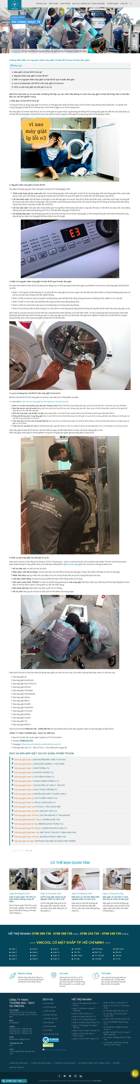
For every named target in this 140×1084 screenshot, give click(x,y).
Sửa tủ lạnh (48, 1030)
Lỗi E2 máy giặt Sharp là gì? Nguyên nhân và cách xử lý (53, 898)
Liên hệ (123, 3)
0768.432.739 (26, 1033)
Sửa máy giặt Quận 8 (23, 789)
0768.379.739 (14, 1029)
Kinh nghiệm (98, 3)
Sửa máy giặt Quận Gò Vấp (26, 824)
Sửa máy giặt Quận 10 (24, 798)
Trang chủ (41, 3)
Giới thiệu (53, 3)
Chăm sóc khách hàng (64, 1063)
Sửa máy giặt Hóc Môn (24, 841)
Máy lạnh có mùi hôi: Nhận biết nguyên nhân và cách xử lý (85, 898)
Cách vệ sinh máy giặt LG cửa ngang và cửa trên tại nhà (44, 401)
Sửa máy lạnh (49, 1003)
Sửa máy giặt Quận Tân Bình (26, 811)
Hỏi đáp (116, 1063)
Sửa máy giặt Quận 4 (23, 772)
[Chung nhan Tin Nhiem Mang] (54, 1049)
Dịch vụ (76, 3)
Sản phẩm (65, 3)
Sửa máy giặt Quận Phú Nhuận (27, 828)
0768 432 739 (13, 1080)
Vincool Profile (16, 1067)
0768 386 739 (41, 933)
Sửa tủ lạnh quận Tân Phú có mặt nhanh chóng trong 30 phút (22, 899)
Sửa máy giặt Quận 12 (24, 807)
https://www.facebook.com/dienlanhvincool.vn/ (41, 744)
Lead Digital (96, 1081)
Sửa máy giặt (49, 1022)
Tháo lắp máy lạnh (51, 1019)
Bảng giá (86, 3)
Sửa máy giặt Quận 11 (24, 802)
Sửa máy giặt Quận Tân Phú (26, 815)
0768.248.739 (14, 1033)
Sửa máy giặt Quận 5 (23, 777)
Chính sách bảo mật (18, 1063)
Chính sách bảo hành (41, 1063)
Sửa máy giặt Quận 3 (23, 768)
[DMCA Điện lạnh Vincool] (48, 1045)
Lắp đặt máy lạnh (50, 1015)
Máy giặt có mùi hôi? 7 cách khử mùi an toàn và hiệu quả (116, 898)
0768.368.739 (14, 1031)
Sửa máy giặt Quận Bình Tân (26, 832)
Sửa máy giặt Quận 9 (23, 794)
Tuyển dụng (112, 3)
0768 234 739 (89, 933)
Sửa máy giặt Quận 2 (23, 764)
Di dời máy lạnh (49, 1011)
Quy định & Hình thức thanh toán (93, 1063)
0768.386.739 (26, 1029)
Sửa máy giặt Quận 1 (23, 759)
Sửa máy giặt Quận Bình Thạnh (27, 819)
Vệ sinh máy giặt (50, 1026)
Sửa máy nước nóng (51, 1034)
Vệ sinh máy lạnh (50, 1007)
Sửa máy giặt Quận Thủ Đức (26, 836)
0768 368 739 (62, 933)
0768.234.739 (26, 1031)
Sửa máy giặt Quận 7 (23, 785)
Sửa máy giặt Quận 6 (23, 781)
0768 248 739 (111, 933)
